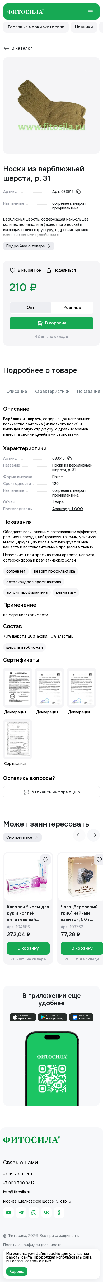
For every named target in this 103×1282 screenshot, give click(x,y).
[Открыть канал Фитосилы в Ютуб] (8, 1212)
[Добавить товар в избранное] (45, 859)
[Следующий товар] (93, 835)
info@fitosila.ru (16, 1192)
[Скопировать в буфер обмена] (78, 191)
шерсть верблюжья (24, 647)
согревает (61, 203)
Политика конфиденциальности (32, 1245)
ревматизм (66, 592)
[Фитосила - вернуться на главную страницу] (25, 11)
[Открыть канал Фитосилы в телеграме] (21, 1212)
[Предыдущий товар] (79, 835)
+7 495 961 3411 (17, 1174)
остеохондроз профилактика (33, 581)
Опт (31, 307)
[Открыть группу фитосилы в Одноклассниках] (59, 1212)
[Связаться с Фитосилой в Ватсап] (34, 1212)
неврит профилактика (69, 206)
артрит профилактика (27, 592)
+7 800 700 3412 (19, 1183)
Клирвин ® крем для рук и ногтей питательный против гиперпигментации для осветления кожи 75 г (28, 913)
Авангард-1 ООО (67, 509)
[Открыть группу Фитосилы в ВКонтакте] (46, 1212)
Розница (72, 307)
